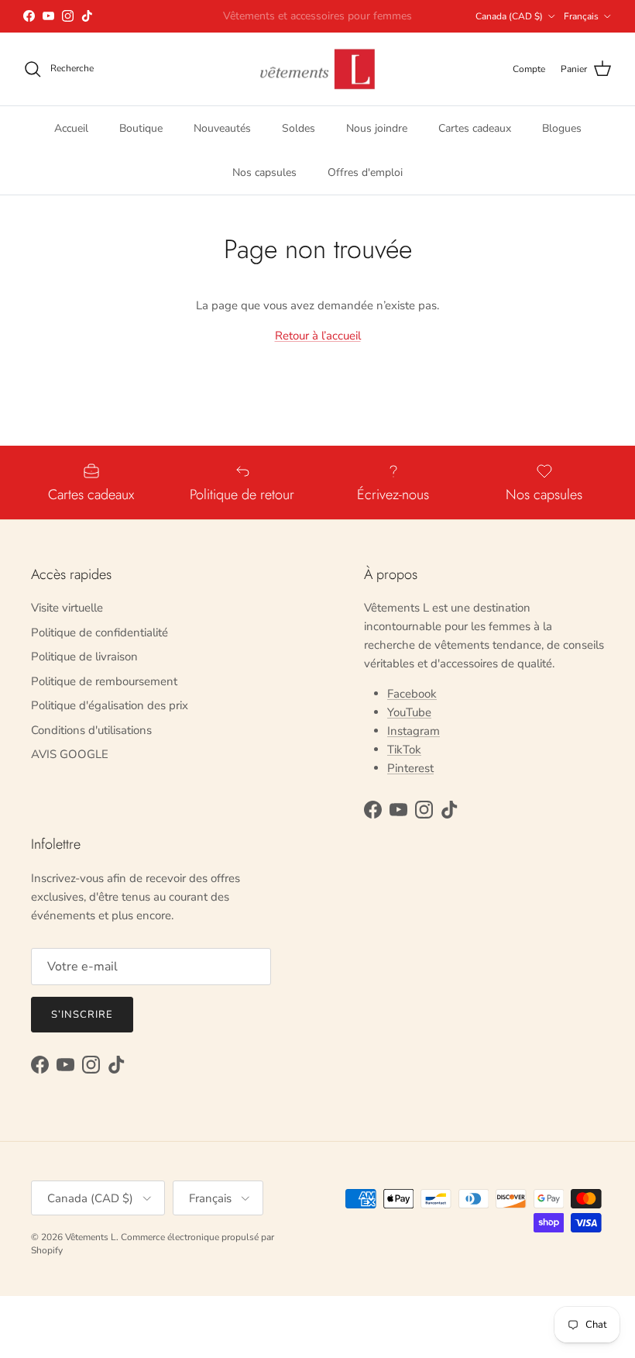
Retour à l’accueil (318, 335)
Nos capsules (264, 172)
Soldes (298, 128)
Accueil (71, 128)
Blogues (562, 128)
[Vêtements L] (317, 69)
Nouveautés (222, 128)
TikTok (404, 749)
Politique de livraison (84, 656)
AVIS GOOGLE (69, 754)
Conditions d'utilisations (91, 730)
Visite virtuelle (67, 607)
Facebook (412, 693)
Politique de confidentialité (99, 632)
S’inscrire (82, 1015)
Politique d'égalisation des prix (109, 705)
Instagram (413, 731)
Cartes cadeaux (474, 128)
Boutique (141, 128)
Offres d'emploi (365, 172)
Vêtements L (90, 1237)
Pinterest (410, 768)
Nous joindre (376, 128)
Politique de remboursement (104, 681)
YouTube (409, 712)
